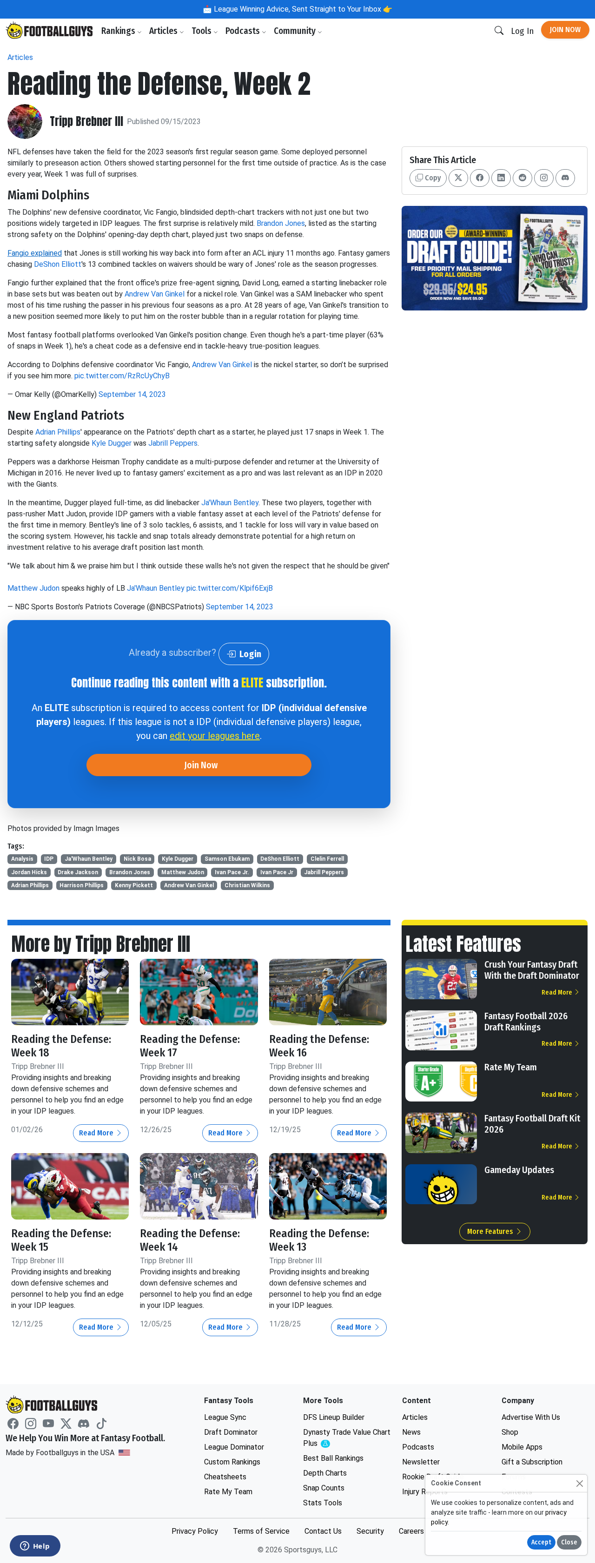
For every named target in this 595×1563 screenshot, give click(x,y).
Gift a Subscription (532, 1461)
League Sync (225, 1417)
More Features (491, 1231)
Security (370, 1531)
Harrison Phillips (82, 885)
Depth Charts (325, 1473)
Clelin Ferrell (327, 859)
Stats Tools (322, 1502)
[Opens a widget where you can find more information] (34, 1546)
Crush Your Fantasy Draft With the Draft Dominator (531, 970)
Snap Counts (323, 1488)
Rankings (119, 31)
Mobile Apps (522, 1447)
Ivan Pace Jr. (232, 872)
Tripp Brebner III (86, 121)
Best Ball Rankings (333, 1458)
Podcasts (243, 31)
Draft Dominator (231, 1432)
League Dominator (234, 1447)
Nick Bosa (137, 859)
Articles (164, 31)
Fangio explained (34, 253)
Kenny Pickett (134, 885)
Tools (202, 31)
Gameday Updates (519, 1169)
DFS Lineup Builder (333, 1417)
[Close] (579, 1483)
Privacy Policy (195, 1531)
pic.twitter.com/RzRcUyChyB (122, 375)
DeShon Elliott (57, 264)
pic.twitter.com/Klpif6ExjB (229, 588)
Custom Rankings (232, 1461)
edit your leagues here (215, 735)
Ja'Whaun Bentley (229, 502)
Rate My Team (510, 1067)
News (411, 1432)
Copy (432, 177)
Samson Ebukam (227, 859)
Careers (411, 1531)
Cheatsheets (225, 1476)
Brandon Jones (281, 223)
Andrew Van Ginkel (155, 294)
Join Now (565, 29)
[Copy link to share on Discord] (565, 178)
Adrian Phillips (57, 432)
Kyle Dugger (112, 443)
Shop (510, 1432)
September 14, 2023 (132, 394)
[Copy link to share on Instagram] (544, 178)
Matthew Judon (33, 588)
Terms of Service (261, 1531)
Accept (541, 1542)
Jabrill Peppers (173, 443)
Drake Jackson (78, 872)
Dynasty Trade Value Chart (346, 1438)
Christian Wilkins (247, 885)
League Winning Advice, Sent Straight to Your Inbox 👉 (302, 9)
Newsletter (421, 1461)
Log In (522, 31)
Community (295, 31)
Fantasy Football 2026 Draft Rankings (526, 1021)
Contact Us (323, 1531)
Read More (97, 1132)
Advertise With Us (531, 1417)
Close (569, 1542)
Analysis (22, 859)
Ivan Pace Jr (276, 872)
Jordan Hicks (29, 872)
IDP (48, 859)
